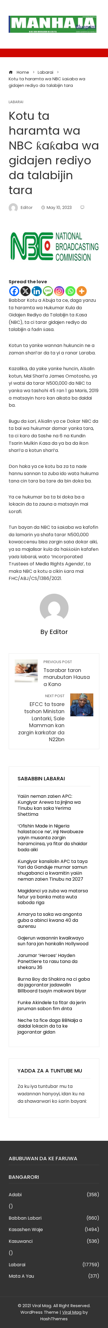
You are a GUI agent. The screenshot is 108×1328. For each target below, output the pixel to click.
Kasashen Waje (54, 1230)
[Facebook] (14, 291)
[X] (25, 291)
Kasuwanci (54, 1242)
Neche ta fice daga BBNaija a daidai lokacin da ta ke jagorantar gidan (50, 1026)
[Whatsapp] (70, 291)
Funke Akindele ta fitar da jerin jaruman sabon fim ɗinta (52, 1005)
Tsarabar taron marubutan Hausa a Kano (66, 673)
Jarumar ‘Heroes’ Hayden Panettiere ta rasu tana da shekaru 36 (47, 961)
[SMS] (48, 291)
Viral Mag (72, 1312)
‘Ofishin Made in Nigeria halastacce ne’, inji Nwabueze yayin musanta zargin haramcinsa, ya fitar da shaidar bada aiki (53, 838)
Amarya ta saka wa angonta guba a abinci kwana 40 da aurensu (50, 920)
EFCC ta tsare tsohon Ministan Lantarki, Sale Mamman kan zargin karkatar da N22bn (41, 718)
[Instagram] (59, 291)
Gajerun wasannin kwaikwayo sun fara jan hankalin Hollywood (53, 941)
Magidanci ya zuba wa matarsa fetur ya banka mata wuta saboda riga (53, 897)
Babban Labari (54, 1218)
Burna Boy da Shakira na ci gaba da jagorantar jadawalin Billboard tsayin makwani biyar (54, 985)
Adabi (54, 1195)
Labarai (16, 102)
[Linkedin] (37, 291)
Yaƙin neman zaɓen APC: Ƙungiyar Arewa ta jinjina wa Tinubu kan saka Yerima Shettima (49, 805)
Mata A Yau (54, 1276)
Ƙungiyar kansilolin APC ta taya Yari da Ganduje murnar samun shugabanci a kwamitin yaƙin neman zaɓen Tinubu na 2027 (53, 870)
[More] (82, 291)
